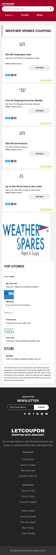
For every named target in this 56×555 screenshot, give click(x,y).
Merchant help (28, 470)
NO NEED (39, 68)
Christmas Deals (28, 516)
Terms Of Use (28, 490)
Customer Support (28, 502)
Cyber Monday (28, 533)
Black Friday (28, 528)
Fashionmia (11, 320)
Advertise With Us (28, 476)
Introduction (28, 459)
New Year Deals (28, 522)
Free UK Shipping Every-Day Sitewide (24, 100)
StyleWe (9, 356)
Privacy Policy (28, 496)
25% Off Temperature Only (18, 54)
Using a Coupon (28, 465)
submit (41, 407)
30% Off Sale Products (16, 143)
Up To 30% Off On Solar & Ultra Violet (23, 186)
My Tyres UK (11, 283)
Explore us (9, 15)
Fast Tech (10, 338)
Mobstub (10, 302)
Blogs (40, 15)
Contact (25, 15)
